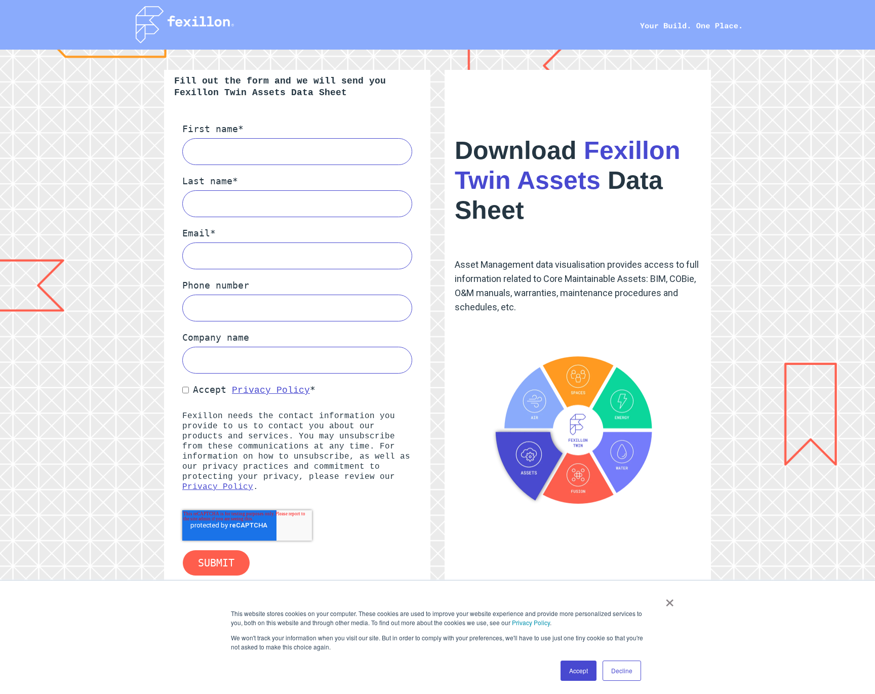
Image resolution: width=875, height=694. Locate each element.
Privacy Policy (531, 622)
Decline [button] (621, 670)
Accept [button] (578, 670)
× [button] (669, 599)
